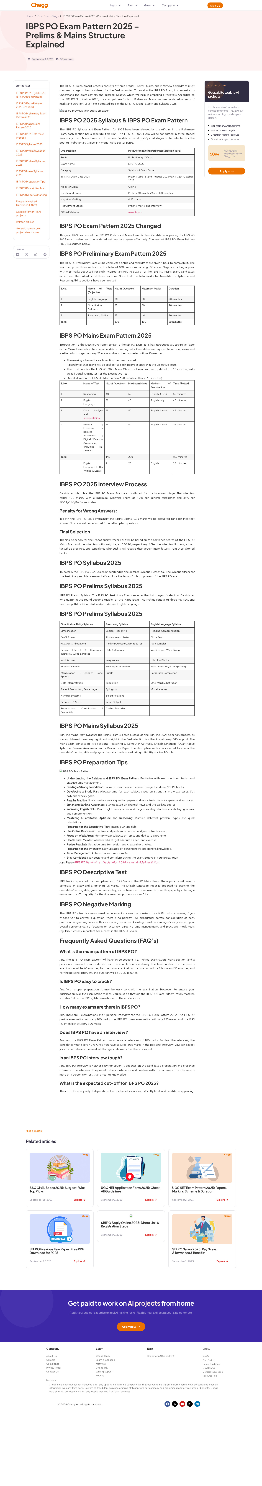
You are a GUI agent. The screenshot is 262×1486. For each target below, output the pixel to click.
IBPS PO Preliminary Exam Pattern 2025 (31, 115)
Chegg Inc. (102, 1367)
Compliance (52, 1363)
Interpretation (91, 418)
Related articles (25, 221)
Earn (150, 1348)
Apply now (129, 1326)
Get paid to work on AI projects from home (28, 230)
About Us (51, 1356)
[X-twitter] (175, 1404)
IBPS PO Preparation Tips (30, 181)
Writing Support (104, 1371)
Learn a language (105, 1359)
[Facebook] (167, 1404)
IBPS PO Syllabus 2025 (29, 144)
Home (29, 16)
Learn (99, 1348)
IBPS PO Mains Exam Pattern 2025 (28, 125)
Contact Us (52, 1371)
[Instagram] (190, 1404)
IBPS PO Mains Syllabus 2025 (29, 173)
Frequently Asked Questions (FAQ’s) (26, 203)
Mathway (101, 1363)
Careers (50, 1359)
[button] (17, 254)
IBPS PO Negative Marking (31, 194)
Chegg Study (103, 1356)
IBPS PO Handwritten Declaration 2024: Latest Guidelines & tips (116, 862)
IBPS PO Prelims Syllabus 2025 (30, 152)
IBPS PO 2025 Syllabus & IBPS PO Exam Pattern (30, 94)
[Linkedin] (197, 1404)
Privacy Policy (53, 1367)
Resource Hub (210, 1375)
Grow (206, 1348)
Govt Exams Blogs (48, 16)
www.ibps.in (135, 212)
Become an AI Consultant (160, 1356)
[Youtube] (182, 1404)
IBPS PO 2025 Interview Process (30, 135)
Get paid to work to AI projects (28, 213)
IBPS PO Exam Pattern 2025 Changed (29, 105)
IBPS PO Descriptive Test (30, 188)
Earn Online (208, 1360)
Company (52, 1348)
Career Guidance (211, 1364)
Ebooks (100, 1375)
